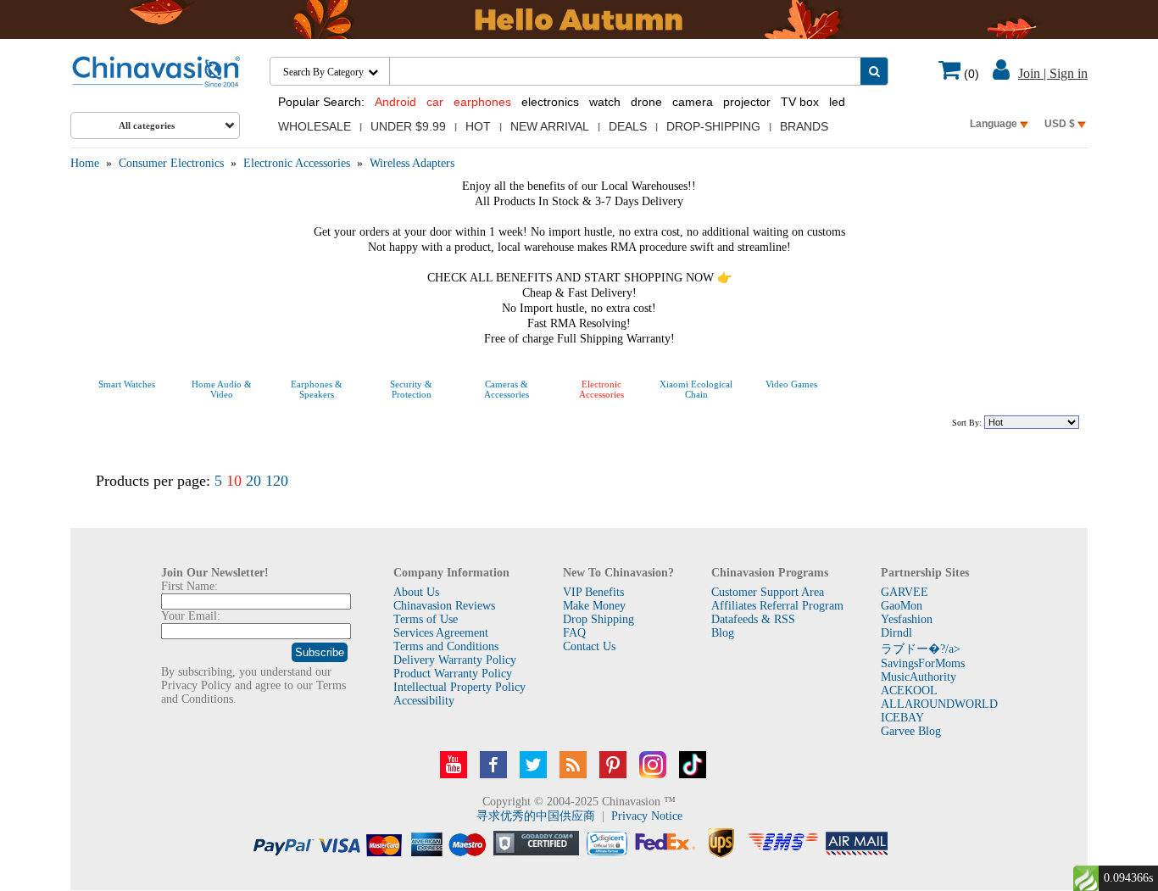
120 (276, 480)
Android (395, 102)
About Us (416, 592)
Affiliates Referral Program (777, 605)
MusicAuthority (918, 677)
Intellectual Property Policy (459, 687)
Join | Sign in (1053, 73)
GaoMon (901, 605)
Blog (722, 632)
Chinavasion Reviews (444, 605)
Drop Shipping (598, 619)
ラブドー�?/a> (920, 649)
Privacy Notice (646, 816)
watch (605, 102)
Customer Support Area (767, 592)
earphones (482, 102)
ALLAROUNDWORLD (939, 704)
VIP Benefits (593, 592)
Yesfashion (907, 619)
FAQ (574, 632)
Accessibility (423, 700)
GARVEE (904, 592)
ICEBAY (902, 717)
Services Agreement (440, 632)
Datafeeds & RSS (753, 619)
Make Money (594, 605)
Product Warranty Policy (452, 673)
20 (253, 480)
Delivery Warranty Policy (454, 660)
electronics (550, 102)
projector (747, 102)
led (837, 102)
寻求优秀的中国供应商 (535, 816)
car (434, 102)
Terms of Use (425, 619)
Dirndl (896, 632)
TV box (800, 102)
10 (234, 480)
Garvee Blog (911, 731)
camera (692, 102)
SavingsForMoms (923, 663)
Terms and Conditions (445, 646)
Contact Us (589, 646)
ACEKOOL (909, 690)
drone (646, 102)
